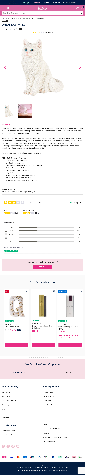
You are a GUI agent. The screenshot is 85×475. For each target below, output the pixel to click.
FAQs (3, 409)
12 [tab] (45, 357)
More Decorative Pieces (32, 18)
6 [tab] (33, 357)
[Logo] (42, 8)
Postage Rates (48, 392)
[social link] (3, 446)
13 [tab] (47, 357)
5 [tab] (31, 357)
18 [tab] (58, 357)
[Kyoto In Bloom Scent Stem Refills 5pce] (43, 305)
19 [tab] (60, 357)
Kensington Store (8, 431)
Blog (3, 413)
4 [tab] (29, 357)
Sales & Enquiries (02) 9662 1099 (55, 437)
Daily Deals (6, 396)
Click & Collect (48, 405)
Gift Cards (6, 392)
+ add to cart (16, 345)
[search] (81, 13)
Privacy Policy (42, 470)
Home (4, 18)
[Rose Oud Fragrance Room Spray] (70, 306)
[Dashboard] (8, 8)
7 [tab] (35, 357)
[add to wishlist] (27, 291)
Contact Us (6, 417)
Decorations (20, 18)
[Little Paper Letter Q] (16, 306)
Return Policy (48, 401)
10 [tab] (41, 357)
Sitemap (64, 470)
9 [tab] (39, 357)
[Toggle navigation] (3, 8)
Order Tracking (49, 396)
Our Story (5, 405)
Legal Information (54, 470)
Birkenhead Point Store (10, 435)
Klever (42, 18)
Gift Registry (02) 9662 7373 (53, 442)
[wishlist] (77, 8)
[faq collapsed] (82, 197)
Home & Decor (11, 18)
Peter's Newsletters (9, 401)
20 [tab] (62, 357)
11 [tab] (43, 357)
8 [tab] (37, 357)
